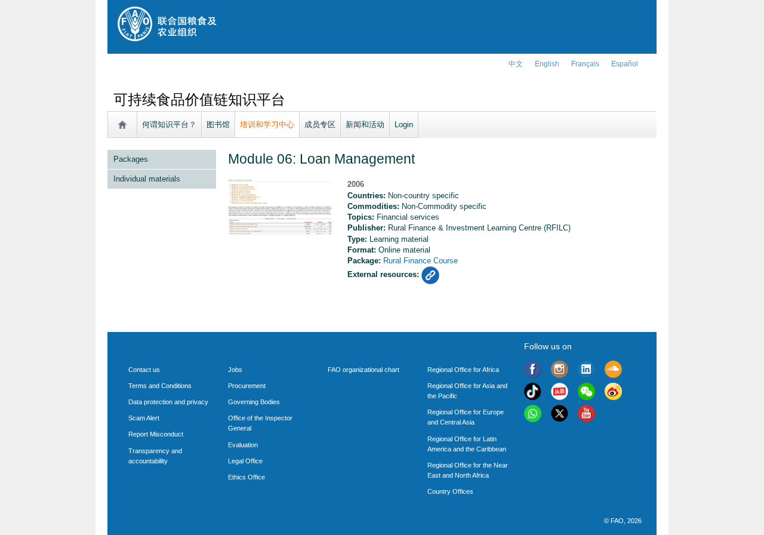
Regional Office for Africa (463, 369)
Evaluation (243, 444)
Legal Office (245, 461)
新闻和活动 (365, 124)
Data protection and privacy (168, 401)
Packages (130, 159)
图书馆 (218, 124)
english (547, 64)
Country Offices (450, 491)
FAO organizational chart (363, 369)
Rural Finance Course (420, 260)
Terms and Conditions (160, 385)
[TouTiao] (559, 392)
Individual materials (146, 178)
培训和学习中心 (267, 124)
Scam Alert (143, 418)
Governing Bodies (254, 401)
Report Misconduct (155, 434)
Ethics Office (246, 477)
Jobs (235, 369)
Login (404, 124)
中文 (516, 64)
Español (624, 64)
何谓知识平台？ (169, 124)
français (585, 64)
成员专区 (319, 124)
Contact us (144, 369)
